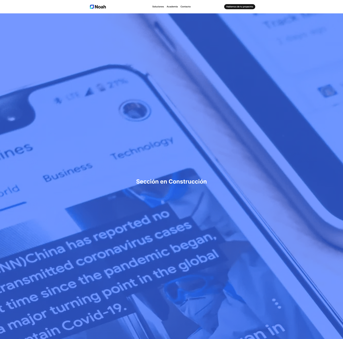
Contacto (185, 6)
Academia (172, 6)
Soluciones (158, 6)
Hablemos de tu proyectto (239, 6)
